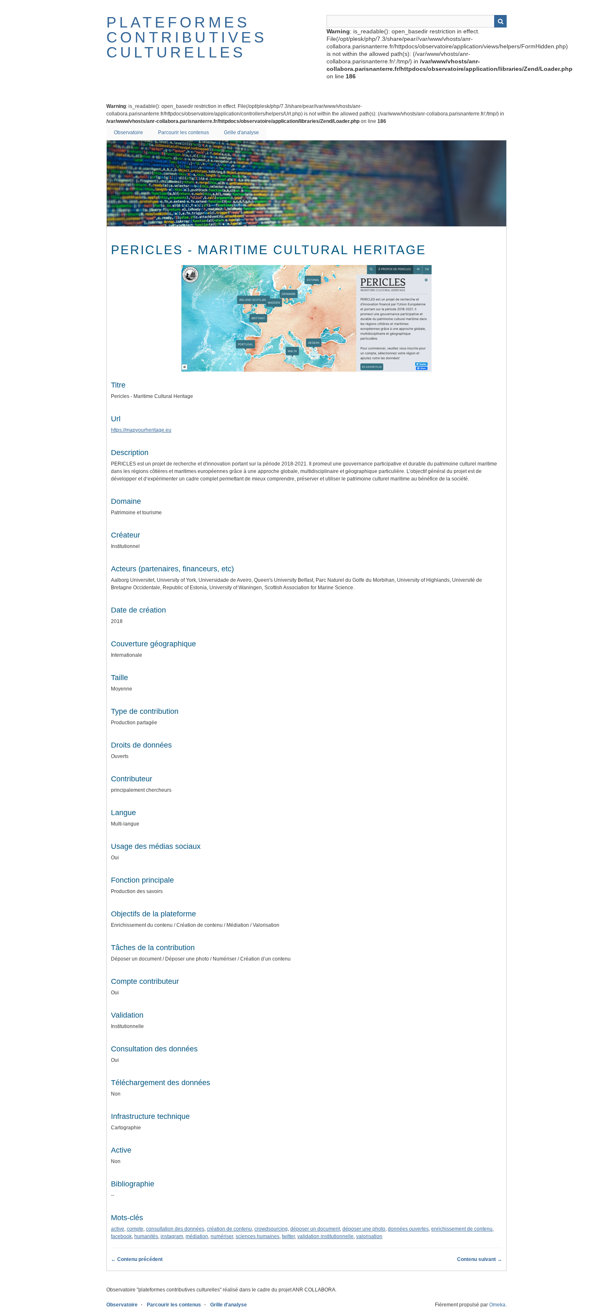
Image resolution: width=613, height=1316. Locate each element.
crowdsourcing (271, 1229)
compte (135, 1229)
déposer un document (315, 1229)
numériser (222, 1236)
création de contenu (229, 1229)
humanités (146, 1236)
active (117, 1229)
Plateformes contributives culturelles (186, 37)
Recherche (500, 21)
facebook (121, 1236)
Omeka (497, 1305)
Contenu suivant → (479, 1259)
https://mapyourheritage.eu (141, 430)
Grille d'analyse (241, 132)
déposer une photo (363, 1229)
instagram (172, 1236)
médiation (197, 1236)
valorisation (369, 1236)
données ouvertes (408, 1229)
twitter (288, 1236)
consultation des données (175, 1229)
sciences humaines (257, 1236)
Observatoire (128, 132)
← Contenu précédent (137, 1259)
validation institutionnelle (325, 1236)
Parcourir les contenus (183, 132)
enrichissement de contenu (461, 1229)
